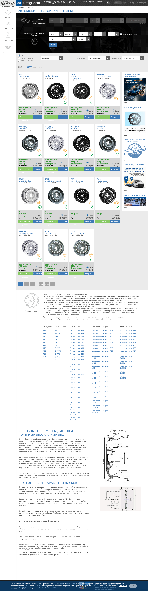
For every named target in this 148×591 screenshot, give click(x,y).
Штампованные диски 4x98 (100, 367)
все (22, 55)
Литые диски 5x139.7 (75, 413)
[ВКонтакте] (108, 2)
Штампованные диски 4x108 (100, 362)
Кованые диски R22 (128, 345)
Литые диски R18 (77, 345)
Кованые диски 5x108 (126, 357)
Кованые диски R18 (128, 333)
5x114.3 (58, 351)
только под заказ (27, 58)
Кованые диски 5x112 (126, 362)
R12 (44, 331)
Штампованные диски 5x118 (100, 397)
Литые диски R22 (77, 357)
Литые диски (75, 327)
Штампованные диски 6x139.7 (100, 412)
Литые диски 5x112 (75, 394)
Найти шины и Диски (136, 20)
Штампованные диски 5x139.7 (100, 407)
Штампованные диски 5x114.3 (100, 392)
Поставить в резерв (25, 117)
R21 (44, 357)
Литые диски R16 (77, 339)
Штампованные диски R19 (102, 348)
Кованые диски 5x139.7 (126, 377)
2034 (47, 284)
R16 (44, 342)
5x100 (57, 339)
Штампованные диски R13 (102, 331)
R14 (44, 336)
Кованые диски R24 (128, 351)
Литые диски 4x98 (77, 375)
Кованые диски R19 (128, 336)
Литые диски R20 (77, 351)
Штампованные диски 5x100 (100, 372)
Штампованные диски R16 (102, 339)
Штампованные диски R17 (102, 342)
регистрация (140, 3)
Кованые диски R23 (128, 348)
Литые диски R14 (77, 333)
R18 (44, 348)
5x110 (57, 345)
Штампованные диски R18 (102, 345)
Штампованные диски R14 (102, 333)
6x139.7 (58, 363)
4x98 (57, 336)
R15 (44, 339)
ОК (133, 586)
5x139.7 (58, 360)
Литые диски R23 (77, 360)
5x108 (57, 342)
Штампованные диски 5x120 (100, 402)
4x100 (57, 331)
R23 (44, 363)
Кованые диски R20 (128, 339)
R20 (44, 354)
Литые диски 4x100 (75, 366)
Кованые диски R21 (128, 342)
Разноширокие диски (130, 34)
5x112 (57, 348)
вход (132, 3)
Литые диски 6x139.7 (75, 418)
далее (125, 102)
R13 (44, 333)
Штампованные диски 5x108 (100, 377)
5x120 (57, 357)
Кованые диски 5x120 (126, 372)
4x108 (57, 333)
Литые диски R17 (77, 342)
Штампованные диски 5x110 (100, 382)
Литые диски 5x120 (75, 408)
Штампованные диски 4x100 (100, 357)
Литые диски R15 (77, 336)
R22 (44, 360)
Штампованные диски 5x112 (100, 387)
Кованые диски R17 (128, 331)
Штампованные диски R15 (102, 336)
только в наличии (27, 61)
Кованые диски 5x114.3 (126, 367)
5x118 (57, 354)
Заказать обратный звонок (92, 2)
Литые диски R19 (77, 348)
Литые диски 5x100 (75, 379)
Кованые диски (126, 327)
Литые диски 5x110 (75, 389)
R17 (44, 345)
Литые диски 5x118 (75, 403)
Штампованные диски (100, 327)
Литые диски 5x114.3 (75, 398)
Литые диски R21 (77, 354)
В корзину (37, 117)
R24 (44, 366)
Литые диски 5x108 (75, 384)
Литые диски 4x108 (75, 371)
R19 (44, 351)
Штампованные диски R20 (102, 351)
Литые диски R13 (77, 331)
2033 (41, 284)
